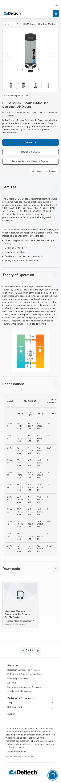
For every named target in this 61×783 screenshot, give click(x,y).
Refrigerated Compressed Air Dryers (25, 674)
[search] (56, 4)
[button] (30, 187)
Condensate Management (20, 691)
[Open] (56, 13)
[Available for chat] (53, 775)
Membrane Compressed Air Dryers (24, 687)
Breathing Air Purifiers (17, 678)
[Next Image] (53, 54)
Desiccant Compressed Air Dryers (23, 670)
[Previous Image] (8, 54)
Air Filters (11, 682)
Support (11, 714)
